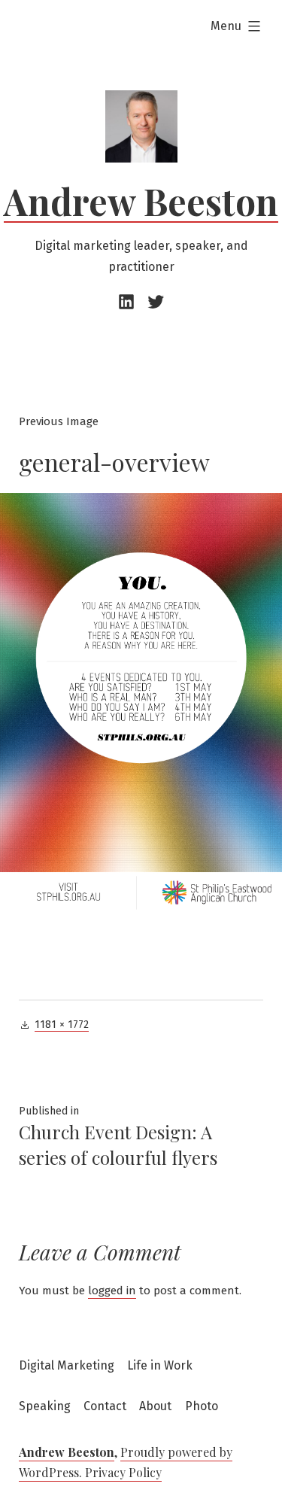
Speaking (45, 1406)
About (155, 1406)
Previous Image (59, 421)
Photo (201, 1406)
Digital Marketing (66, 1365)
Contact (104, 1406)
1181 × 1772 (62, 1024)
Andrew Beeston (141, 201)
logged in (112, 1290)
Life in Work (160, 1365)
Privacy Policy (123, 1472)
